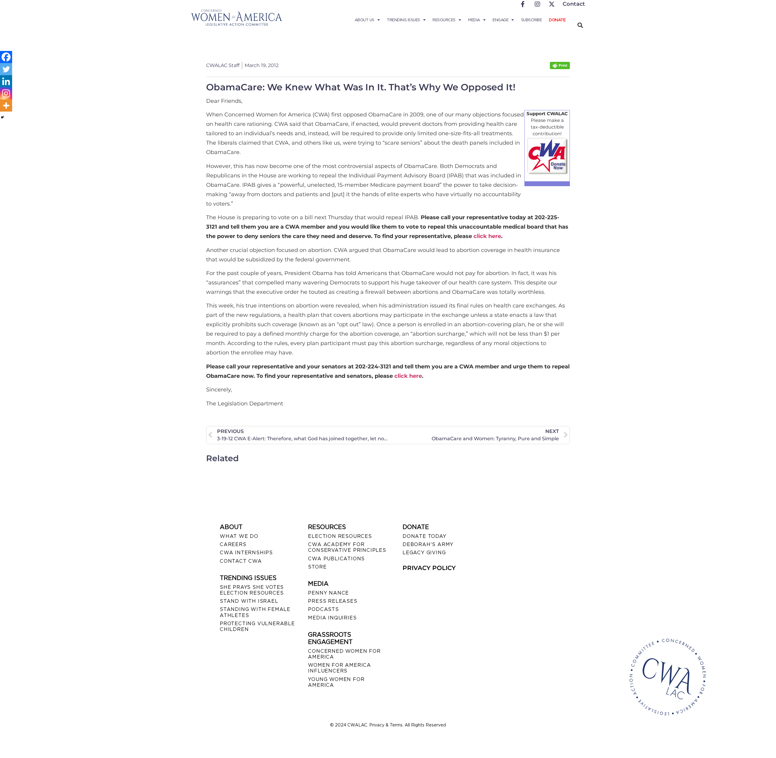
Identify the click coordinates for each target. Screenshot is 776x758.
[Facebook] (6, 57)
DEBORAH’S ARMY (428, 544)
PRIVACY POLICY (429, 568)
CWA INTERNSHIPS (246, 552)
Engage (500, 20)
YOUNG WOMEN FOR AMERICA (336, 682)
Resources (444, 20)
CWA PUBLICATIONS (336, 559)
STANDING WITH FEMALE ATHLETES (255, 612)
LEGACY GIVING (424, 552)
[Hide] (2, 117)
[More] (6, 105)
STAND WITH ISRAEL (249, 601)
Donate (557, 20)
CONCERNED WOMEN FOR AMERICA (344, 654)
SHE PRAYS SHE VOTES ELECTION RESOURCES (252, 590)
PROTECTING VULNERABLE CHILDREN (257, 626)
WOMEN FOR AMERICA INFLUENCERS (339, 668)
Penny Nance (328, 593)
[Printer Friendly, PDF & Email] (560, 67)
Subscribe (531, 20)
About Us (364, 20)
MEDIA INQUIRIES (332, 618)
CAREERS (233, 544)
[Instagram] (6, 93)
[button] (580, 25)
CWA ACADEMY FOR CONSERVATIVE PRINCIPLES (347, 547)
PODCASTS (323, 609)
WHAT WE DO (239, 536)
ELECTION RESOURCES (340, 536)
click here (487, 236)
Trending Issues (403, 20)
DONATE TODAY (425, 536)
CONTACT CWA (241, 561)
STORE (317, 567)
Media (474, 20)
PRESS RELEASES (332, 601)
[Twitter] (6, 69)
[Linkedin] (6, 81)
